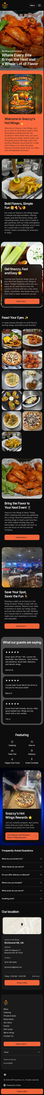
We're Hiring (9, 1030)
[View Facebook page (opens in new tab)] (5, 1072)
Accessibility (8, 1061)
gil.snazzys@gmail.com (13, 965)
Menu (32, 5)
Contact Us (8, 1034)
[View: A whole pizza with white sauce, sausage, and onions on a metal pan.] (12, 359)
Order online (21, 980)
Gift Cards (8, 1027)
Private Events (10, 1014)
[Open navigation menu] (39, 5)
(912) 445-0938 (11, 960)
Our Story (8, 1020)
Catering (7, 1010)
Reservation (9, 1017)
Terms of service (10, 1057)
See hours (34, 974)
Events (6, 1024)
